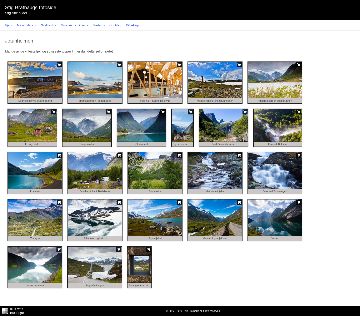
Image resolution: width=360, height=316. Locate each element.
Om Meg (115, 25)
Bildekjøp (132, 25)
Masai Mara (25, 25)
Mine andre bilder (73, 25)
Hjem (8, 25)
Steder (97, 25)
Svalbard (47, 25)
